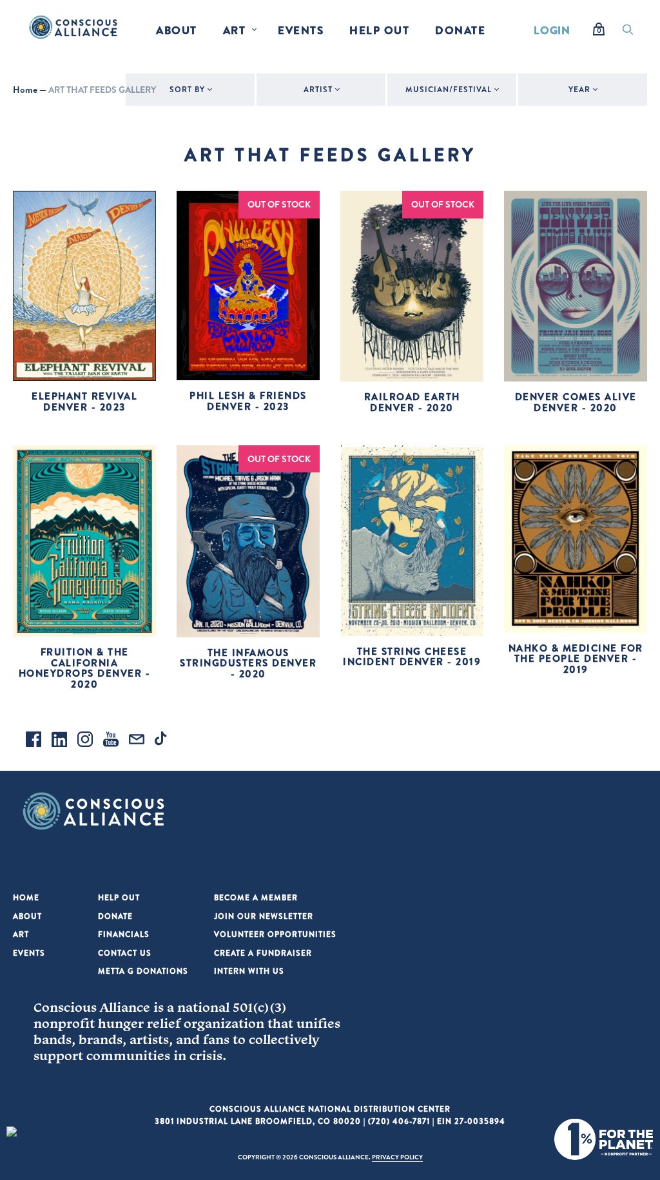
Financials (124, 934)
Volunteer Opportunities (275, 934)
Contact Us (124, 952)
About (176, 30)
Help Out (379, 30)
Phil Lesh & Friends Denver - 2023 (248, 401)
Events (301, 30)
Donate (460, 30)
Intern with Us (249, 970)
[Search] (627, 32)
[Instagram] (85, 741)
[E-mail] (136, 741)
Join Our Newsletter (263, 916)
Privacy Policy (397, 1156)
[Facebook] (33, 741)
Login (552, 30)
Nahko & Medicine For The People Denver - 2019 (576, 658)
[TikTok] (162, 741)
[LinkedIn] (59, 741)
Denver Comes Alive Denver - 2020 (576, 402)
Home (25, 89)
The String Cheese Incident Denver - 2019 (412, 656)
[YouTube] (111, 741)
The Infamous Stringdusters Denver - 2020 (248, 663)
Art (234, 30)
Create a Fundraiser (263, 952)
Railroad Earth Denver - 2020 (412, 402)
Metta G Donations (143, 970)
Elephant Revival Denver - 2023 (84, 401)
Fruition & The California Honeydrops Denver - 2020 (85, 668)
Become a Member (256, 897)
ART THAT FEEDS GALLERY (102, 89)
